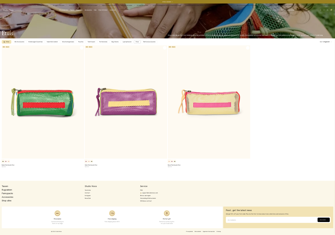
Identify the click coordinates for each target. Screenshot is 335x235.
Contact (283, 10)
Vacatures (88, 190)
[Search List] (320, 10)
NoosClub (291, 10)
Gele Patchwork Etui (91, 165)
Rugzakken (79, 10)
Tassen (72, 10)
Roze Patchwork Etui (174, 165)
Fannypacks (7, 194)
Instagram (88, 195)
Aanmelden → (324, 220)
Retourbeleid (198, 231)
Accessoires (88, 10)
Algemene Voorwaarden (209, 231)
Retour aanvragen (145, 195)
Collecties (113, 10)
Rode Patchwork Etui (8, 165)
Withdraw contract (146, 201)
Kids (95, 10)
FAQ (141, 190)
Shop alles (6, 201)
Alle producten (63, 10)
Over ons (276, 10)
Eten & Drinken (103, 10)
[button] (167, 1)
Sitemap (219, 231)
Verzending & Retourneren (148, 198)
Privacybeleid (189, 231)
